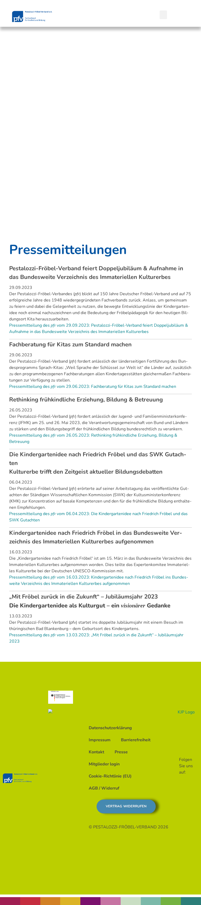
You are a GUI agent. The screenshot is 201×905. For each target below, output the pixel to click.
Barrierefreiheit (135, 740)
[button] (163, 14)
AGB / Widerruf (104, 788)
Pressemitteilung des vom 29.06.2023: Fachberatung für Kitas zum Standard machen (92, 386)
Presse (121, 752)
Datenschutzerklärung (110, 728)
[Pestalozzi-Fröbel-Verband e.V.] (32, 16)
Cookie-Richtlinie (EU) (110, 776)
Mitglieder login (104, 764)
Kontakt (96, 752)
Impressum (99, 740)
